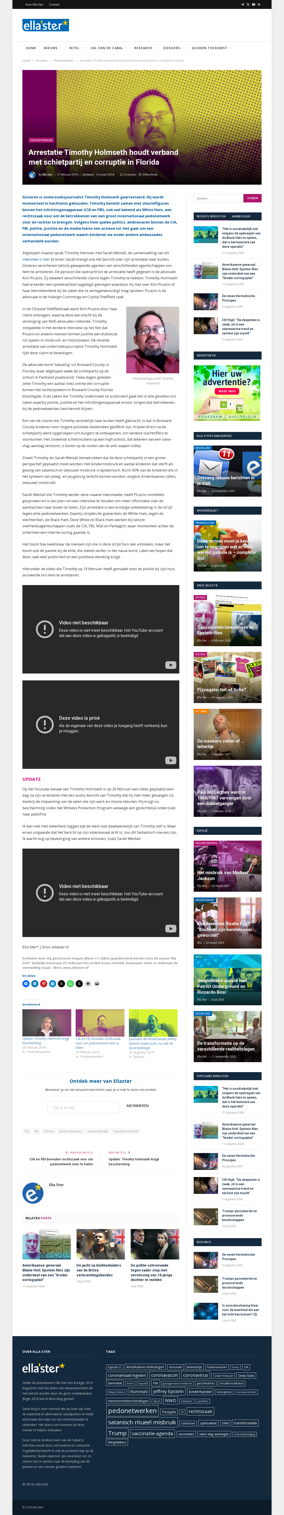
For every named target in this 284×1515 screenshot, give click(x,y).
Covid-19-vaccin (223, 1376)
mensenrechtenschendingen (128, 1401)
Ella (199, 943)
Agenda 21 (114, 1367)
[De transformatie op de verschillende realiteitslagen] (228, 1036)
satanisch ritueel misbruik (142, 1422)
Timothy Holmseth (126, 1131)
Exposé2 (143, 1383)
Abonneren (137, 1105)
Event (130, 1383)
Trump (117, 1433)
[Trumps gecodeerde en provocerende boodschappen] (206, 1216)
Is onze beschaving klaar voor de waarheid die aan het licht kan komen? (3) (240, 1310)
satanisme (188, 1423)
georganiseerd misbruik (177, 1383)
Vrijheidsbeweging (244, 1434)
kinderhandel (200, 1391)
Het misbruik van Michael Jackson (222, 875)
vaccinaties (186, 1434)
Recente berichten (211, 216)
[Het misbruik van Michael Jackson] (228, 866)
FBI (37, 1131)
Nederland (202, 448)
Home (31, 48)
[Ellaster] (45, 25)
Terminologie (204, 522)
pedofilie (202, 1401)
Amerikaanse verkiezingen (145, 1367)
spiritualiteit (208, 1423)
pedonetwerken (70, 1131)
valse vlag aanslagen (214, 1434)
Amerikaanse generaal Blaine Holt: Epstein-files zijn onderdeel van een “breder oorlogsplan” (46, 1272)
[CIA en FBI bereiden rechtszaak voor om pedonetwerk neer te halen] (100, 1023)
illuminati (139, 1391)
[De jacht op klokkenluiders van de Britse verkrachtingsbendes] (101, 1244)
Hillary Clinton (116, 1392)
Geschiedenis (204, 768)
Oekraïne (186, 1401)
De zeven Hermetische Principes (238, 298)
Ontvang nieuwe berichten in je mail (225, 480)
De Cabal (201, 711)
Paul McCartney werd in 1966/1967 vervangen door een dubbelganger (224, 797)
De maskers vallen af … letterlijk (220, 744)
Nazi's (157, 1401)
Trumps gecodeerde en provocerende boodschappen (239, 1215)
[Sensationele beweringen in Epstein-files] (228, 620)
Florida (49, 1131)
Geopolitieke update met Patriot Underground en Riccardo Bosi (222, 986)
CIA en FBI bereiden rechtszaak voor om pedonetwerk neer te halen (98, 1043)
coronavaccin (164, 1375)
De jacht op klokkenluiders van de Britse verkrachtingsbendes (99, 1270)
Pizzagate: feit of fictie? (221, 689)
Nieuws (50, 48)
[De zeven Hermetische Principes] (206, 301)
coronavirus (195, 1375)
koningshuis (224, 1392)
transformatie (245, 1423)
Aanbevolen (241, 216)
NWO (170, 1400)
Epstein (200, 597)
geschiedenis (206, 1383)
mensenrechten (246, 1392)
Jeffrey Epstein (168, 1391)
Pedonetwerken (41, 140)
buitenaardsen (217, 1367)
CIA (27, 1131)
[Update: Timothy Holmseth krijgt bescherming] (46, 1022)
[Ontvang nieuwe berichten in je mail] (228, 471)
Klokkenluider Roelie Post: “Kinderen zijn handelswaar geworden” (224, 929)
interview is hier (36, 259)
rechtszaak (200, 1411)
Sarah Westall (98, 1131)
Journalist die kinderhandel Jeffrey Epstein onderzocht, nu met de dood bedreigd (152, 1043)
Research (143, 48)
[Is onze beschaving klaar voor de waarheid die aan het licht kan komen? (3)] (206, 1311)
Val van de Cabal (107, 48)
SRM (225, 1423)
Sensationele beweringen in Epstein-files (225, 630)
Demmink (115, 1383)
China (235, 1367)
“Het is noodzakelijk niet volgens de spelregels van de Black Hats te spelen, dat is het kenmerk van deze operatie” (241, 237)
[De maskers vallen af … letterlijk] (228, 734)
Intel (74, 48)
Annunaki (175, 1367)
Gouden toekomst (209, 48)
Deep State (246, 1375)
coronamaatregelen (127, 1375)
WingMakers (117, 1442)
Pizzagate (169, 1412)
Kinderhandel (205, 899)
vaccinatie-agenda (152, 1433)
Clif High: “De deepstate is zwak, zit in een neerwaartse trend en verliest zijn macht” (241, 326)
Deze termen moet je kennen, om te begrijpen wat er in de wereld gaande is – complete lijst (226, 549)
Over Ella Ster (34, 4)
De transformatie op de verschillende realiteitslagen (226, 1046)
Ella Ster (47, 174)
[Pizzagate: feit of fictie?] (228, 677)
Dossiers (172, 48)
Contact (54, 4)
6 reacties (130, 174)
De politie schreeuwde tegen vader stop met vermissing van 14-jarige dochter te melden (151, 1272)
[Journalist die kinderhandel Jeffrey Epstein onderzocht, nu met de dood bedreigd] (153, 1023)
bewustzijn (194, 1367)
